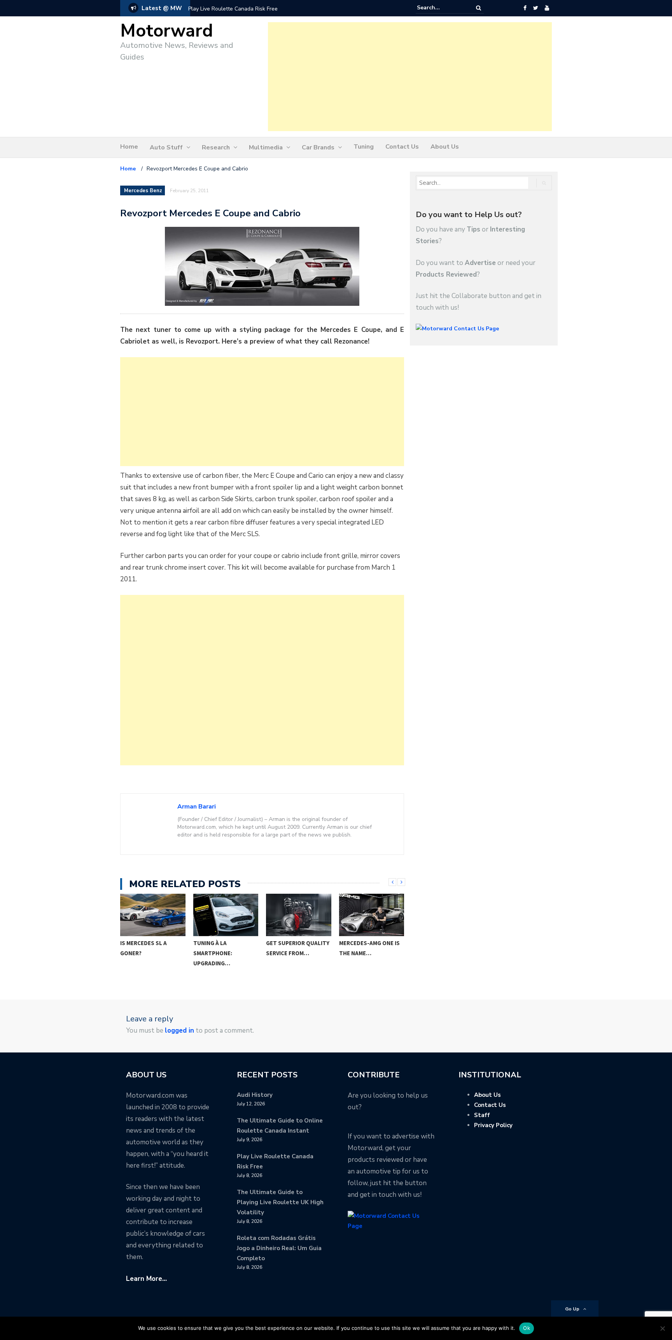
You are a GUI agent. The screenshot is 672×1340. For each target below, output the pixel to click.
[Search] (478, 8)
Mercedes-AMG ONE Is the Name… (296, 948)
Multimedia (266, 147)
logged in (179, 1030)
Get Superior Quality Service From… (225, 948)
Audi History (255, 1095)
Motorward (166, 31)
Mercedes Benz (143, 190)
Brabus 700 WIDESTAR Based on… (369, 948)
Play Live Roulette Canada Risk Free (233, 8)
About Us (444, 146)
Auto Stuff (166, 147)
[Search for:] (441, 8)
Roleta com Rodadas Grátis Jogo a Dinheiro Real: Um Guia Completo (279, 1248)
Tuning (364, 146)
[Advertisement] (410, 76)
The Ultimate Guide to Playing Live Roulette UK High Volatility (280, 1202)
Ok (526, 1328)
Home (129, 146)
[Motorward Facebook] (525, 8)
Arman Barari (196, 806)
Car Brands (318, 147)
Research (216, 147)
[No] (662, 1328)
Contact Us (402, 146)
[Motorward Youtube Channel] (547, 8)
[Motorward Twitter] (535, 8)
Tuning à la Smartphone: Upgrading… (140, 953)
